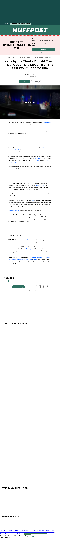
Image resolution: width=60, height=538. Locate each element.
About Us (2, 532)
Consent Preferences (18, 534)
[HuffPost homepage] (19, 529)
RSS (17, 532)
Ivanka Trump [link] (12, 162)
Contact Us (13, 532)
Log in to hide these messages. (46, 52)
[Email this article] (39, 81)
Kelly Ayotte (33, 280)
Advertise (7, 532)
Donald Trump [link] (47, 122)
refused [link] (16, 193)
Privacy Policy (9, 534)
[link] (35, 257)
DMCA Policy (44, 532)
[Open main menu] (2, 24)
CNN (32, 200)
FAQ (19, 532)
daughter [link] (46, 160)
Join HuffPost (43, 49)
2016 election (24, 280)
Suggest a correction (26, 290)
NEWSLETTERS (49, 530)
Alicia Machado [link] (35, 160)
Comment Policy (37, 532)
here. (50, 57)
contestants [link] (38, 158)
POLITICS (6, 530)
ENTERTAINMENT (14, 530)
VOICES (24, 530)
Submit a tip (35, 290)
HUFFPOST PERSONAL (32, 530)
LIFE (20, 530)
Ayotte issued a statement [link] (27, 240)
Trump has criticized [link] (13, 210)
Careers (22, 532)
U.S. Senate (43, 131)
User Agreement (29, 532)
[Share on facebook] (36, 81)
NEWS (2, 530)
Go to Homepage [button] (19, 287)
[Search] (8, 24)
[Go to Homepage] (33, 536)
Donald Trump (27, 249)
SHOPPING (42, 530)
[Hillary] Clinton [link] (40, 185)
